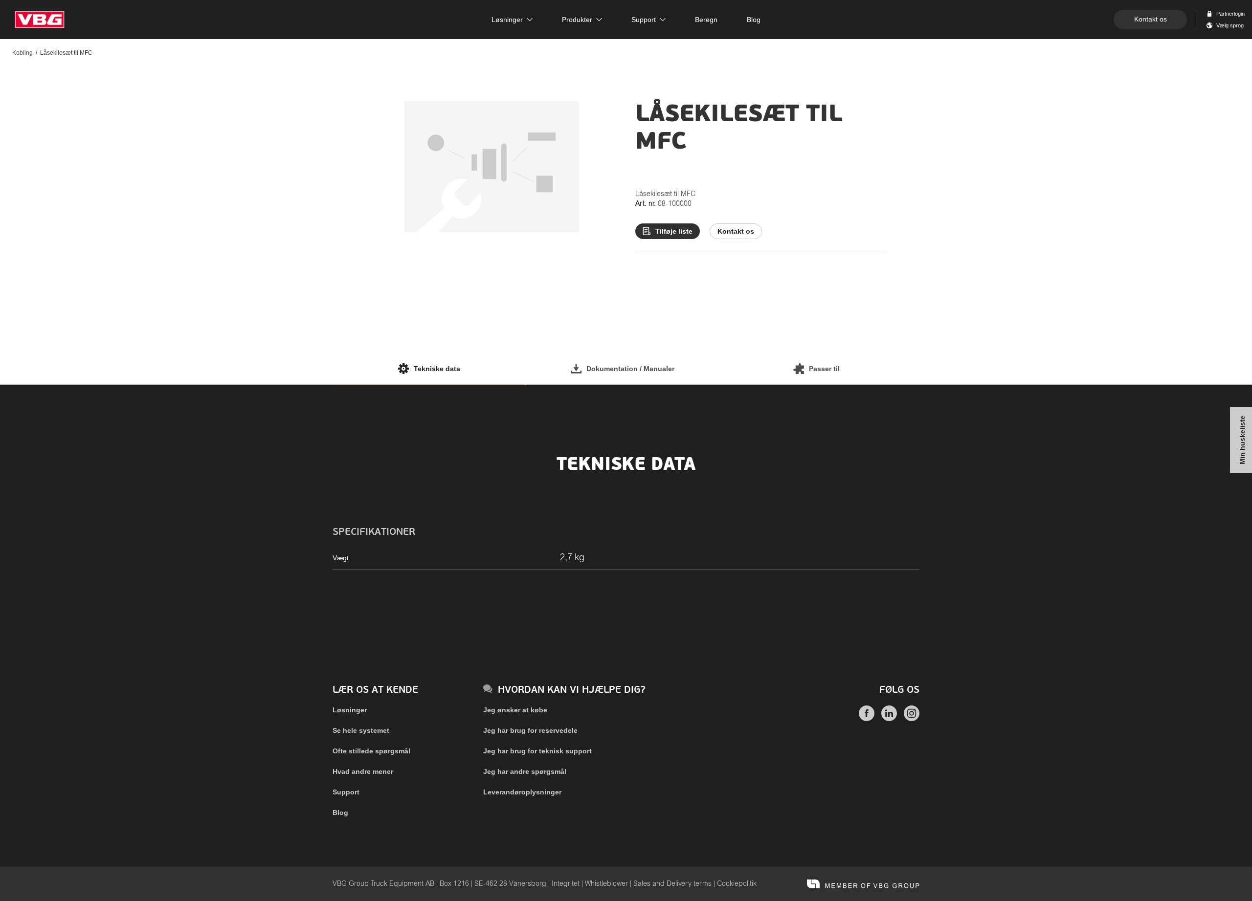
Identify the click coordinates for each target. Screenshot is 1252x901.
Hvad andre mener (363, 771)
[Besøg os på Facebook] (866, 719)
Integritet (566, 883)
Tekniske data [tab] (437, 369)
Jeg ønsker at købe (515, 710)
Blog (340, 812)
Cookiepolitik (737, 883)
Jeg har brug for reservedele (530, 730)
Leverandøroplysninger (522, 792)
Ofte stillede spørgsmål (371, 751)
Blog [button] (753, 19)
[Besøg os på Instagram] (911, 719)
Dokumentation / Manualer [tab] (630, 369)
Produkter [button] (577, 19)
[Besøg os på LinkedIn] (889, 719)
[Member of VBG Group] (863, 884)
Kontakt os (1150, 19)
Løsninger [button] (507, 19)
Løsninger (350, 710)
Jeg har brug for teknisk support (537, 751)
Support (346, 792)
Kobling (22, 52)
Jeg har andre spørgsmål (524, 771)
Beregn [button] (706, 19)
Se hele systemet (361, 730)
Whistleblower (606, 883)
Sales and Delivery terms (672, 883)
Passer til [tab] (824, 369)
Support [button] (643, 19)
